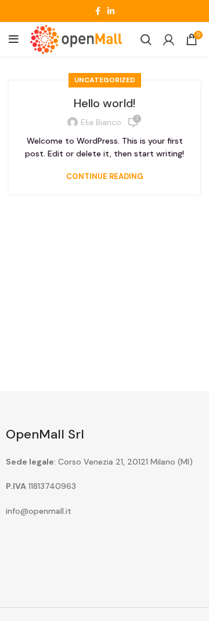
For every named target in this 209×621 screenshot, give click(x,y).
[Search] (146, 39)
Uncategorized (104, 80)
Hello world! (104, 103)
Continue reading (104, 176)
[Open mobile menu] (13, 39)
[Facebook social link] (98, 11)
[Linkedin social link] (111, 11)
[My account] (168, 39)
